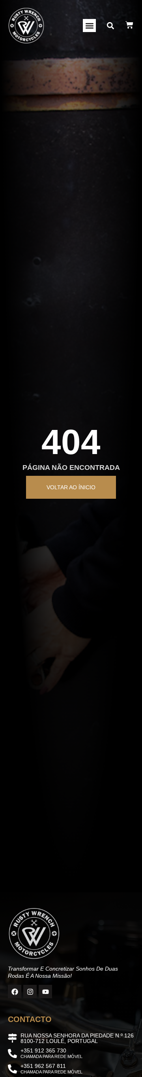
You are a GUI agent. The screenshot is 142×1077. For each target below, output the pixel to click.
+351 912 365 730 (43, 1050)
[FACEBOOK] (14, 991)
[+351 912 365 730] (12, 1053)
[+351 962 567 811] (12, 1068)
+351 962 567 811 (43, 1066)
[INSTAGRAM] (30, 991)
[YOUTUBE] (45, 991)
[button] (89, 25)
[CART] (129, 25)
